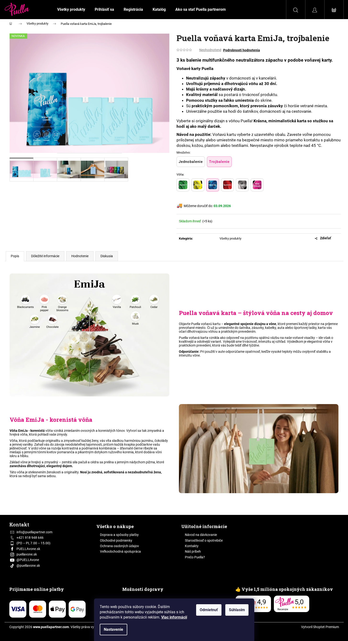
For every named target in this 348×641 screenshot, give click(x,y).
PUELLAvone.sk (28, 549)
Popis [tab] (15, 256)
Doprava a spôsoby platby (119, 535)
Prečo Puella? (195, 557)
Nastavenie (113, 629)
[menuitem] (71, 9)
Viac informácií (174, 617)
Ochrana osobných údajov (119, 546)
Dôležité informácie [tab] (45, 256)
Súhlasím (237, 610)
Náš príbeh (193, 551)
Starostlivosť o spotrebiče (204, 540)
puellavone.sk (27, 554)
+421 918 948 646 (30, 538)
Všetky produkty (230, 238)
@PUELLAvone (28, 560)
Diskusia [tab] (106, 256)
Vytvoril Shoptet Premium (320, 627)
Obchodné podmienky (116, 540)
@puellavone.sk (28, 565)
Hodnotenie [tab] (79, 256)
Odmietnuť (209, 610)
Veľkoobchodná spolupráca (120, 551)
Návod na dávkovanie (201, 535)
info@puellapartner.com (34, 532)
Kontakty (192, 546)
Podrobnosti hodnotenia (241, 50)
